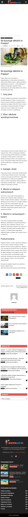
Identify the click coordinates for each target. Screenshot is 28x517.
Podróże (3, 353)
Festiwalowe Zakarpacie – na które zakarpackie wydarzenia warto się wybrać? (17, 474)
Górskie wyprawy (4, 379)
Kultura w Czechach (8, 38)
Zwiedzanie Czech (6, 502)
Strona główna (4, 35)
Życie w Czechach (6, 500)
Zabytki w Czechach (6, 506)
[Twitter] (16, 456)
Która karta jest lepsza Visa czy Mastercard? (21, 286)
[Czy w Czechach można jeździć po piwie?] (4, 325)
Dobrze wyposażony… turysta (16, 465)
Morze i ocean (4, 370)
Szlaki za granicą (5, 491)
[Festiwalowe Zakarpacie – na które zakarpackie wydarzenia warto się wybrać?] (4, 474)
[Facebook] (12, 456)
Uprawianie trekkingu (7, 495)
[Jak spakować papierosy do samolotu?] (4, 332)
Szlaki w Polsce (5, 497)
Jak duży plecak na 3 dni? (7, 286)
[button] (26, 2)
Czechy (2, 38)
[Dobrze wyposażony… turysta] (4, 466)
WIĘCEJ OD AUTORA (8, 312)
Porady (2, 388)
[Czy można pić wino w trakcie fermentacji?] (4, 318)
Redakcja (5, 45)
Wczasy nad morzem (14, 480)
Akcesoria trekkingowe (7, 493)
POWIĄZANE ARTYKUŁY (9, 310)
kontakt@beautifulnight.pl (19, 452)
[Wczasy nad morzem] (4, 482)
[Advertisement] (14, 19)
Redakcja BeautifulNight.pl (12, 353)
